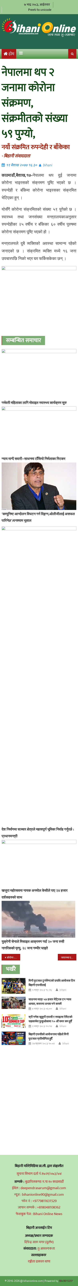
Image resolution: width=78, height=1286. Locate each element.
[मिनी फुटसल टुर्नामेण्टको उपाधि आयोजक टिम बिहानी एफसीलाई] (14, 986)
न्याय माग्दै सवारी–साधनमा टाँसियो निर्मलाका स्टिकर (33, 458)
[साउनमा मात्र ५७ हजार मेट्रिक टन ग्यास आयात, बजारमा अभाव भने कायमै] (14, 1003)
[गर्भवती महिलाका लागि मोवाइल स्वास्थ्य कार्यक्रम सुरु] (39, 374)
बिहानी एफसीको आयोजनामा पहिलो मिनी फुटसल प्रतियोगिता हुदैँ (49, 1036)
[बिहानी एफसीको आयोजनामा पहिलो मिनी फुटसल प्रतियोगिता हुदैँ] (14, 1038)
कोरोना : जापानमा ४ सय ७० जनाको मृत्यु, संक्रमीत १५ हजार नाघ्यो (13, 957)
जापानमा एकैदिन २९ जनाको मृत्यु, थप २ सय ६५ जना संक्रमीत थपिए (69, 957)
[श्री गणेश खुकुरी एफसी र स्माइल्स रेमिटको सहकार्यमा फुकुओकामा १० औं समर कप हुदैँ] (14, 1021)
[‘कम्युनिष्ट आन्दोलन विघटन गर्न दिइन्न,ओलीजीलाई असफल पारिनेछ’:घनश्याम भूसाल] (39, 486)
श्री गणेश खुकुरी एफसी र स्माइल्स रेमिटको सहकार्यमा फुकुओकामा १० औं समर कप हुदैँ (50, 1018)
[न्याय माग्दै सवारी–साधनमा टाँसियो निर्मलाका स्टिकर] (39, 430)
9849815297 (66, 1281)
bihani (47, 165)
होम (11, 54)
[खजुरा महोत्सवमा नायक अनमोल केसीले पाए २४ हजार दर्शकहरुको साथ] (39, 863)
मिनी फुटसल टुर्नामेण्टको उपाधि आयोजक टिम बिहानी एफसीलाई (52, 982)
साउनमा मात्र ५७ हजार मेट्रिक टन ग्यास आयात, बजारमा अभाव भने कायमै (50, 1001)
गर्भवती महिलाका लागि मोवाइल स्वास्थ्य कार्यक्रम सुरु (34, 402)
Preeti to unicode (39, 9)
